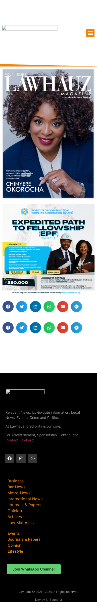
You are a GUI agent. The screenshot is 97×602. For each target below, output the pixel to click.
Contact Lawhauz (19, 440)
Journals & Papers (24, 539)
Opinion (14, 545)
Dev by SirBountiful (48, 600)
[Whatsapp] (32, 458)
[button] (90, 33)
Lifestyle (15, 551)
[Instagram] (21, 458)
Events (14, 533)
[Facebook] (9, 458)
